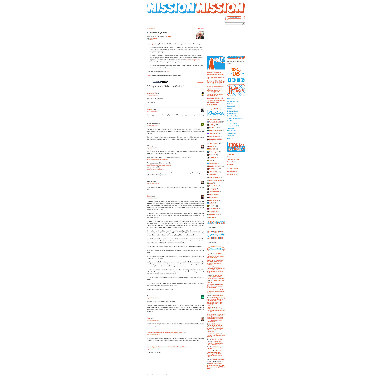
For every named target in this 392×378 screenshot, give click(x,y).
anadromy (210, 260)
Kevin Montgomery (215, 130)
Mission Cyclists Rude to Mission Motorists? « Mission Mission (167, 347)
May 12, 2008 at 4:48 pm (153, 95)
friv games (210, 284)
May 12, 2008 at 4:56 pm (153, 111)
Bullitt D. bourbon (212, 365)
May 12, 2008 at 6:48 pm (153, 183)
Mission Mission (152, 13)
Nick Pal (211, 146)
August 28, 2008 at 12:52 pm (154, 349)
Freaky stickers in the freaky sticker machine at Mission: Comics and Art (216, 310)
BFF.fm (229, 108)
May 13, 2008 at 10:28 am (153, 320)
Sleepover (168, 374)
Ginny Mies (212, 174)
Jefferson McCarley (215, 180)
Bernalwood (231, 106)
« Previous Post (151, 28)
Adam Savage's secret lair (215, 86)
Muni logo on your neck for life (215, 77)
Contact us (230, 154)
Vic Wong (212, 125)
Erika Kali (212, 149)
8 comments (200, 82)
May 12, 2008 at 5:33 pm (153, 125)
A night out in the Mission (215, 281)
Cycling (155, 38)
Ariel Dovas (212, 128)
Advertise (230, 164)
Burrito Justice (213, 143)
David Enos (230, 121)
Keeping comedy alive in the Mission (216, 335)
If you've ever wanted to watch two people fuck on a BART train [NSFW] (215, 90)
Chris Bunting (213, 200)
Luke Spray (212, 189)
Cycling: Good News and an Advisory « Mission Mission (164, 332)
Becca (211, 183)
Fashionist (230, 128)
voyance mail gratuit (213, 334)
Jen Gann (212, 217)
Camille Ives (213, 163)
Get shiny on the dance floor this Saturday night (216, 101)
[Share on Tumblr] (157, 82)
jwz (153, 44)
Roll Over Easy (232, 133)
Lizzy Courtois (213, 172)
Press (229, 157)
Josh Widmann (213, 169)
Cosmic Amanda (214, 191)
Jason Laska (213, 197)
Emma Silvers (213, 194)
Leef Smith (210, 307)
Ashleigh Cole (213, 211)
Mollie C (211, 203)
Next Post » (201, 28)
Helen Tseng (213, 133)
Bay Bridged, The (232, 101)
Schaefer (149, 109)
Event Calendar (232, 171)
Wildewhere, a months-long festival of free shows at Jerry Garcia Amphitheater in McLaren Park (215, 270)
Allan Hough (168, 36)
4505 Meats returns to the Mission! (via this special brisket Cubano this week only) (215, 256)
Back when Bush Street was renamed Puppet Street (215, 286)
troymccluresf (151, 93)
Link (168, 71)
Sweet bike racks (217, 295)
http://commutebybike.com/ (155, 169)
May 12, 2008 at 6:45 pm (153, 148)
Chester (149, 196)
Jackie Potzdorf (214, 214)
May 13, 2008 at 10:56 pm (153, 334)
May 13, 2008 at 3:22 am (153, 298)
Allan (148, 318)
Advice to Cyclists (157, 32)
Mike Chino (212, 157)
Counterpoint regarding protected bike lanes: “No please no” (215, 343)
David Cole (212, 206)
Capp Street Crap (232, 116)
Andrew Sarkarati (214, 122)
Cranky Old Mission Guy (235, 118)
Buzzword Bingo (232, 168)
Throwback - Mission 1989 (215, 98)
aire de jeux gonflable (193, 60)
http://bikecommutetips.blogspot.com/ (159, 165)
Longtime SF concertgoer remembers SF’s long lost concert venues (215, 262)
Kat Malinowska (214, 136)
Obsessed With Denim (214, 72)
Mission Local (231, 130)
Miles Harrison (213, 209)
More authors (231, 162)
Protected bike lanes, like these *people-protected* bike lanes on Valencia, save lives (214, 353)
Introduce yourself (233, 159)
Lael (210, 160)
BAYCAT (229, 103)
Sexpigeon (230, 135)
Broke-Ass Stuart (232, 111)
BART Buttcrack (212, 104)
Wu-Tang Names (232, 174)
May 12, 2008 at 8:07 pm (153, 198)
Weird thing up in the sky (215, 347)
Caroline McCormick (215, 166)
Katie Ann (212, 155)
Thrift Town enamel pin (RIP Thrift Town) (216, 367)
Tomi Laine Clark (214, 177)
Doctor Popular (214, 152)
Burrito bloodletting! (218, 359)
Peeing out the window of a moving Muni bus (215, 94)
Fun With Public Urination (215, 74)
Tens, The (230, 138)
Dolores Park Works (233, 126)
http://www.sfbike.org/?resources (157, 159)
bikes (151, 39)
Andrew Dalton (213, 186)
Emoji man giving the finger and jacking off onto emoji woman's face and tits (216, 82)
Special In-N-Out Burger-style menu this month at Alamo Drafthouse (215, 277)
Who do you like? (217, 339)
